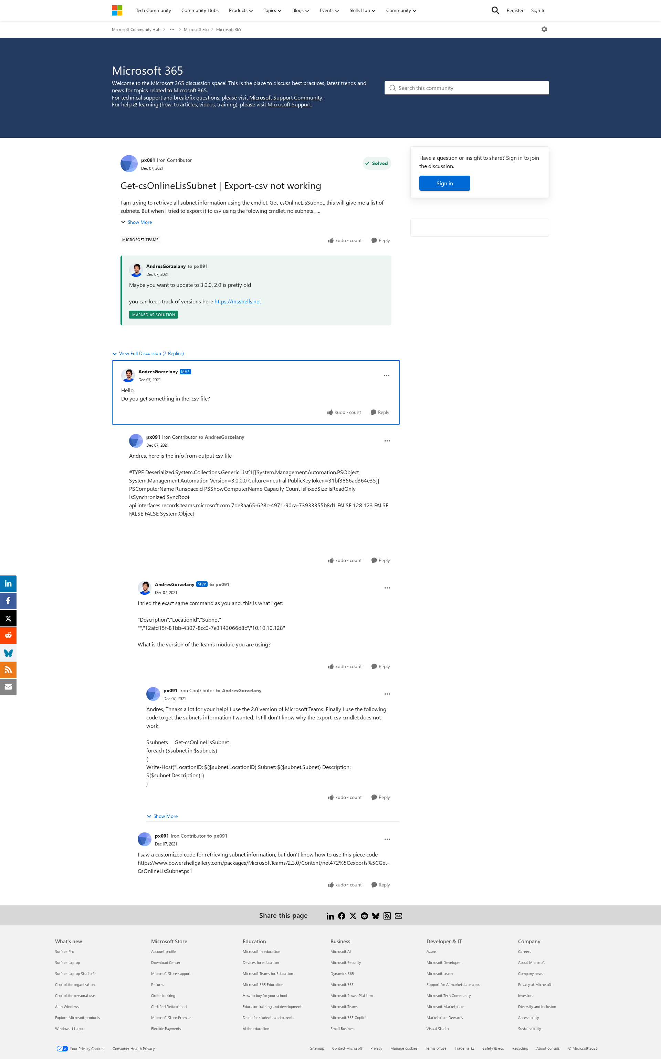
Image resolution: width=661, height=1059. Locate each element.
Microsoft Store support (171, 973)
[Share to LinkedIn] (330, 914)
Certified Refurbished (169, 1006)
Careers (524, 951)
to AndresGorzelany (221, 437)
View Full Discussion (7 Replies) (151, 353)
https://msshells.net (237, 301)
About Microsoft (531, 962)
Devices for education (261, 962)
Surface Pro (64, 951)
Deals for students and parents (268, 1017)
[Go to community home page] (117, 10)
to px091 (198, 266)
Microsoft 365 (196, 29)
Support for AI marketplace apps (453, 984)
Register (515, 10)
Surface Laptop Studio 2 (75, 973)
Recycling (520, 1048)
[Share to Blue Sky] (375, 914)
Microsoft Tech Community (449, 995)
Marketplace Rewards (445, 1017)
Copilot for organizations (75, 984)
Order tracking (163, 995)
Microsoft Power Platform (351, 995)
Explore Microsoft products (77, 1017)
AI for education (256, 1028)
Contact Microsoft (347, 1048)
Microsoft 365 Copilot (348, 1017)
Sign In (538, 10)
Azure (431, 951)
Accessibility (528, 1017)
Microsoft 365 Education (263, 984)
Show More (140, 222)
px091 (148, 160)
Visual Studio (438, 1028)
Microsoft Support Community (285, 97)
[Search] (495, 10)
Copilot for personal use (75, 995)
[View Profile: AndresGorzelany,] (136, 270)
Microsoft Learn (440, 973)
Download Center (165, 962)
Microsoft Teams (344, 1006)
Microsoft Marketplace (445, 1006)
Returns (157, 984)
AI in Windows (67, 1006)
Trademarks (464, 1048)
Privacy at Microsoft (534, 984)
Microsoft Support (289, 104)
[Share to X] (353, 914)
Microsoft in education (261, 951)
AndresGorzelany (166, 266)
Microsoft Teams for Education (268, 973)
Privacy (376, 1048)
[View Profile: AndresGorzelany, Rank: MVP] (128, 375)
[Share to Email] (398, 914)
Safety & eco (493, 1048)
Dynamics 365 (342, 973)
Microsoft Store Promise (171, 1017)
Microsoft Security (345, 962)
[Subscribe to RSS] (387, 914)
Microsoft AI (340, 951)
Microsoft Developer (444, 962)
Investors (525, 995)
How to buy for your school (265, 995)
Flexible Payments (166, 1028)
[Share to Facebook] (341, 914)
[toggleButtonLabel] (544, 29)
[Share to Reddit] (364, 914)
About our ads (548, 1048)
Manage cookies (404, 1048)
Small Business (342, 1028)
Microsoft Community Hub (136, 29)
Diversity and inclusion (537, 1006)
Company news (530, 973)
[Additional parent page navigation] (172, 29)
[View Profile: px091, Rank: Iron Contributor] (129, 163)
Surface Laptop (67, 962)
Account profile (163, 951)
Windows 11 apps (69, 1028)
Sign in (445, 183)
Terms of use (436, 1048)
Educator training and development (272, 1006)
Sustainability (529, 1028)
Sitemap (317, 1048)
